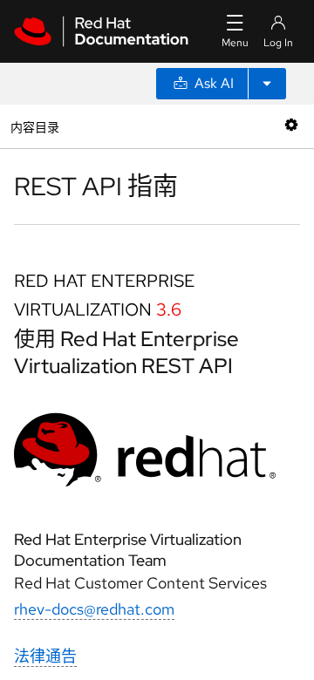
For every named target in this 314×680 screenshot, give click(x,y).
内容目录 (34, 126)
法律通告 (45, 656)
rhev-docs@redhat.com (94, 609)
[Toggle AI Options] (267, 83)
